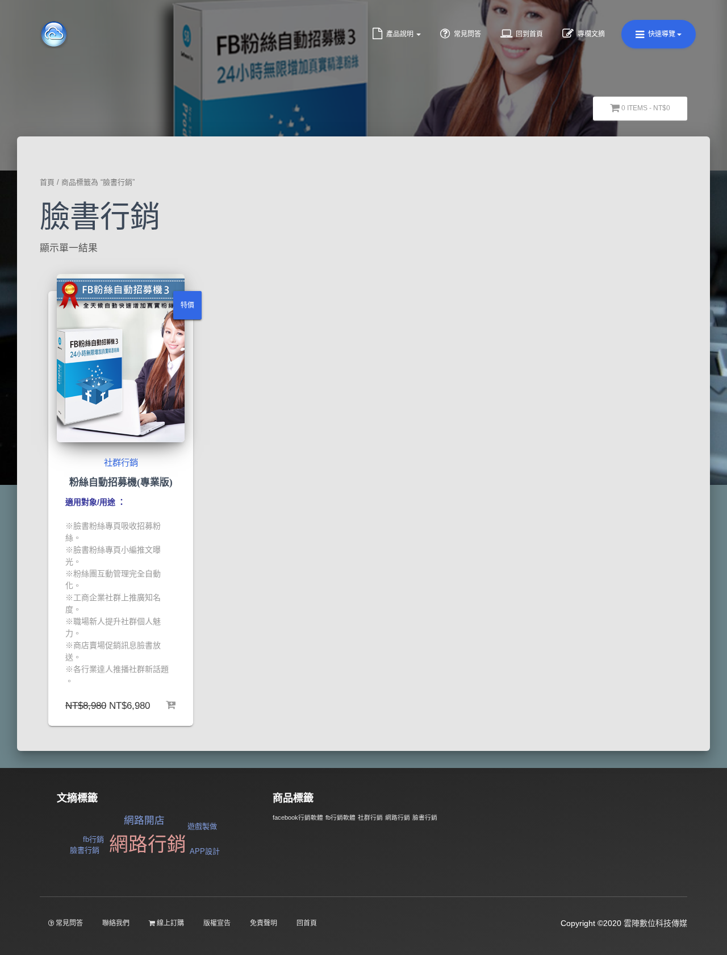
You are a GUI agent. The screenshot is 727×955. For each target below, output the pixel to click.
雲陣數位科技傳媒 (655, 923)
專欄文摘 (590, 34)
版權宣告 (217, 923)
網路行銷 (147, 844)
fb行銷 (93, 839)
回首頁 (306, 923)
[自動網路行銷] (54, 34)
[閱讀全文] (170, 703)
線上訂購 (169, 923)
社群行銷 (121, 462)
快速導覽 (661, 34)
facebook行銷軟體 (298, 817)
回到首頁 (528, 34)
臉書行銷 (84, 850)
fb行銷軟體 (340, 817)
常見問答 (466, 34)
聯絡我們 (115, 923)
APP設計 (205, 851)
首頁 (47, 182)
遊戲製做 (202, 826)
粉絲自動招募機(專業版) (121, 482)
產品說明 (400, 34)
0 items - (645, 108)
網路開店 (144, 820)
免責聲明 (263, 923)
